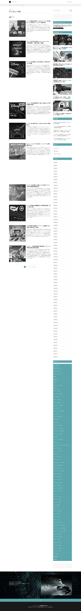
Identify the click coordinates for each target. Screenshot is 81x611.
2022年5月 (55, 308)
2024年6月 (55, 236)
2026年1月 (55, 182)
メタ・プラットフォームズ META (60, 530)
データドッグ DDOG (58, 473)
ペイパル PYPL (57, 513)
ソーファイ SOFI (57, 448)
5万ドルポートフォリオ (58, 373)
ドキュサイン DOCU (58, 482)
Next (34, 266)
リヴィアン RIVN (57, 539)
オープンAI (56, 422)
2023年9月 (55, 262)
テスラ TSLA (69, 84)
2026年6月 (55, 168)
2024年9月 (55, 228)
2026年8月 (55, 162)
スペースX (70, 101)
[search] (71, 11)
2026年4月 (55, 173)
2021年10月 (56, 328)
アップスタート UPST (58, 393)
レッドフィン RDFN (57, 545)
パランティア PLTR (57, 490)
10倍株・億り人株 (57, 368)
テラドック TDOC (57, 456)
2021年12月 (56, 322)
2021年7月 (55, 336)
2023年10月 (56, 259)
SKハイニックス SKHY (58, 385)
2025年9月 (55, 193)
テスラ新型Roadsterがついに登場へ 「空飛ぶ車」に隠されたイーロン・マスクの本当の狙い (62, 98)
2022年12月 (56, 288)
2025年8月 (55, 196)
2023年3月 (55, 279)
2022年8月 (55, 299)
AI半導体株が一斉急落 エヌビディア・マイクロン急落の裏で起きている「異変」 (62, 81)
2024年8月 (55, 231)
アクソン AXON (57, 390)
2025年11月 (56, 188)
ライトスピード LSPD (58, 536)
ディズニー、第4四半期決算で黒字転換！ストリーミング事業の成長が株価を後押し (38, 247)
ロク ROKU (56, 553)
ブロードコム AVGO (58, 510)
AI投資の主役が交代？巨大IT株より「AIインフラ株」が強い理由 (62, 123)
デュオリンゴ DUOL (57, 468)
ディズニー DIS (57, 459)
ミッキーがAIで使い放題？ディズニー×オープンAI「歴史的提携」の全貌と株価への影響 (37, 42)
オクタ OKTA (56, 419)
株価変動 (56, 556)
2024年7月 (55, 233)
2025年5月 (55, 205)
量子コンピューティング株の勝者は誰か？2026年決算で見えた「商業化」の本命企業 (62, 48)
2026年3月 (55, 176)
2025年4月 (55, 208)
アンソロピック (57, 408)
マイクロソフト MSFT (58, 522)
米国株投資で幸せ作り (44, 605)
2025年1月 (55, 216)
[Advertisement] (42, 90)
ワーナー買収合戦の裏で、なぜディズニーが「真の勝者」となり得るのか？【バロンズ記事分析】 (38, 21)
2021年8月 (55, 333)
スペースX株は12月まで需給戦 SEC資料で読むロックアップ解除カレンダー (62, 114)
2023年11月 (56, 256)
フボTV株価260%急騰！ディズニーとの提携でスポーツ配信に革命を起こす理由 (38, 226)
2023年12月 (56, 253)
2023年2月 (55, 282)
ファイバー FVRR (57, 499)
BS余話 (70, 35)
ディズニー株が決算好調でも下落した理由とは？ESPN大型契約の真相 (38, 103)
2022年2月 (55, 316)
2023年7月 (55, 268)
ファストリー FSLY (57, 502)
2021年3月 (55, 348)
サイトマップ (14, 1)
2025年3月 (55, 211)
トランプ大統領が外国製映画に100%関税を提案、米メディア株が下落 (38, 206)
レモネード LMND (57, 550)
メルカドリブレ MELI (58, 533)
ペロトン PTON (57, 516)
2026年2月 (55, 179)
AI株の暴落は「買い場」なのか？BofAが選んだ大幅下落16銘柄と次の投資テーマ (62, 65)
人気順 (13, 16)
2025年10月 (56, 191)
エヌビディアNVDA (68, 68)
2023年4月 (55, 276)
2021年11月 (56, 325)
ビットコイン (56, 493)
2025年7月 (55, 199)
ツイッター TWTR (57, 450)
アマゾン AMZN (57, 402)
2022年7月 (55, 302)
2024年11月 (56, 222)
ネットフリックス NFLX (58, 488)
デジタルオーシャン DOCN (59, 462)
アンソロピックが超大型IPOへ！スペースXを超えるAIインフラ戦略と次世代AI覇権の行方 (62, 135)
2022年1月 (55, 319)
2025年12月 (56, 185)
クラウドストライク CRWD (59, 430)
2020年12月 (56, 356)
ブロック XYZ (56, 508)
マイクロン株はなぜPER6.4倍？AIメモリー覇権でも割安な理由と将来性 (62, 127)
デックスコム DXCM (58, 465)
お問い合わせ (56, 151)
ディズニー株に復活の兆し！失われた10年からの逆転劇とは (38, 124)
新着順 (10, 16)
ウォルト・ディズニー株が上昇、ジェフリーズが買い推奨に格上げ (38, 144)
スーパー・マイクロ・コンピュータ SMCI (61, 445)
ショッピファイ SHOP (58, 433)
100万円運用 (56, 365)
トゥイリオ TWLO (57, 476)
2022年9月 (55, 296)
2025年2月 (55, 213)
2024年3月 (55, 245)
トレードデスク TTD (58, 479)
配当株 (55, 559)
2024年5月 (55, 239)
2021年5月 (55, 342)
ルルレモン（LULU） (58, 542)
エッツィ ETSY (57, 413)
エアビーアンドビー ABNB (59, 410)
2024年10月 (56, 225)
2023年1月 (55, 285)
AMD (55, 376)
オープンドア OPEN (57, 425)
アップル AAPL (57, 396)
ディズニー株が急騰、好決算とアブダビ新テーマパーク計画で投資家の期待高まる (38, 185)
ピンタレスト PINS (57, 496)
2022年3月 (55, 313)
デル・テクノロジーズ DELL (59, 470)
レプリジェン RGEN (57, 548)
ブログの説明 (56, 505)
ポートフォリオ (57, 519)
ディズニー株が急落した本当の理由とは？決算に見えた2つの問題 (38, 62)
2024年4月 (55, 242)
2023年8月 (55, 265)
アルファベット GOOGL (58, 405)
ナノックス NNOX (57, 485)
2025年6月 (55, 202)
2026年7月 (55, 165)
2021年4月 (55, 345)
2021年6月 (55, 339)
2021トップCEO (57, 370)
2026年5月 (55, 171)
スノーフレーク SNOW (58, 439)
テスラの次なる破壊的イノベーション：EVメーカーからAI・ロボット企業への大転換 (62, 139)
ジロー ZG (56, 436)
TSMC (55, 388)
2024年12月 (56, 219)
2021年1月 (55, 353)
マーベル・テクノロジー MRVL (59, 528)
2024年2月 (55, 248)
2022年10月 (56, 293)
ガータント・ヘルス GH (58, 428)
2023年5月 (55, 273)
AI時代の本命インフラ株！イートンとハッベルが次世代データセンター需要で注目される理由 (62, 131)
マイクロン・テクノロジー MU (67, 51)
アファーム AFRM (57, 399)
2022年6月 (55, 305)
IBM (55, 382)
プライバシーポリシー (57, 153)
